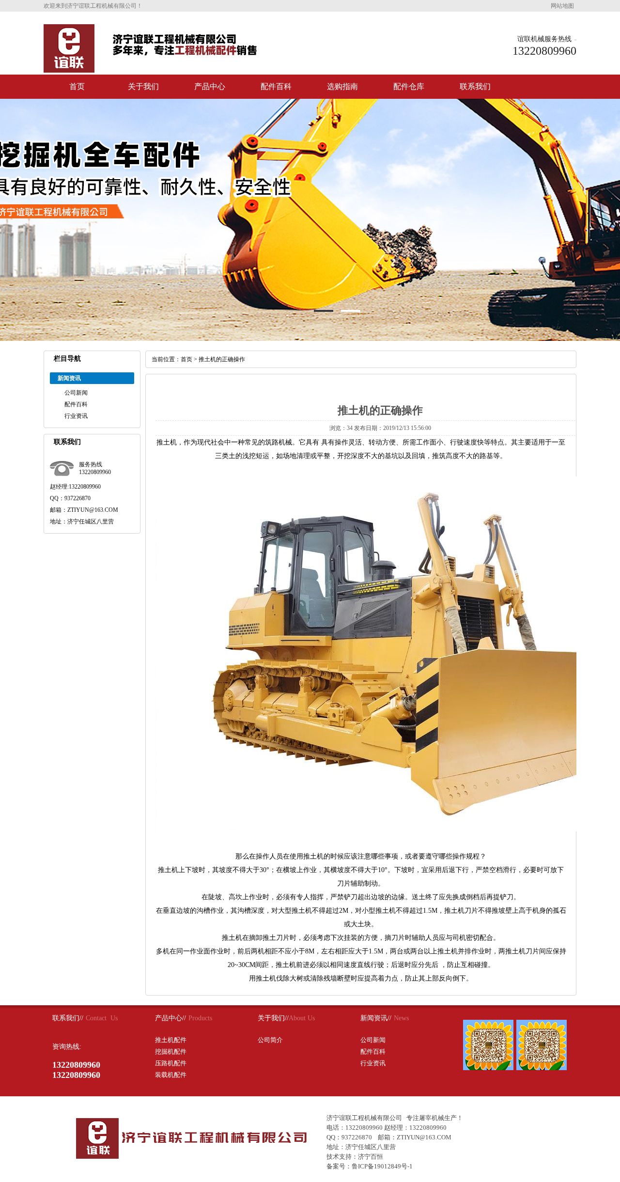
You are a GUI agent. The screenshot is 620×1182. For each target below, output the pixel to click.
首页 (77, 86)
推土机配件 (170, 1040)
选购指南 (342, 86)
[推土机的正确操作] (69, 68)
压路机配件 (170, 1063)
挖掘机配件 (170, 1051)
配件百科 (276, 86)
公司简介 (270, 1040)
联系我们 (475, 86)
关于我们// (273, 1018)
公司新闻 (76, 392)
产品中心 (209, 86)
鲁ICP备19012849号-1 (382, 1166)
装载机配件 (170, 1074)
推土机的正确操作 (222, 359)
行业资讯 (76, 416)
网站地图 (562, 5)
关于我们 (143, 86)
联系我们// (67, 1018)
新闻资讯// (375, 1018)
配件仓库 (408, 86)
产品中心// (170, 1018)
